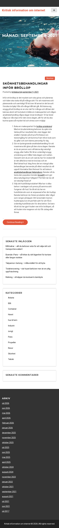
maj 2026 (6, 413)
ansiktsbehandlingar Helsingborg (28, 172)
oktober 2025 (8, 442)
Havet (10, 314)
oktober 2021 (8, 487)
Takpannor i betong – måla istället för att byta (25, 263)
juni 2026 (6, 408)
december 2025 (9, 433)
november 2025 (9, 438)
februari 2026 (8, 423)
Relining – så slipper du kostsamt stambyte (24, 277)
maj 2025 (6, 457)
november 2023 (9, 477)
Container (12, 309)
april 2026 (6, 418)
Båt (9, 303)
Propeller (12, 342)
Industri (11, 326)
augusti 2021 (7, 496)
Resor (10, 348)
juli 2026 (5, 403)
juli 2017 (5, 511)
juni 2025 (6, 452)
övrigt (10, 331)
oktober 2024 (8, 467)
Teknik (11, 359)
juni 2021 (6, 506)
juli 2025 (5, 447)
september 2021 (9, 492)
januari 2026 (7, 428)
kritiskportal (17, 92)
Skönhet (50, 78)
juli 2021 (5, 501)
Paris (10, 337)
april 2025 (6, 462)
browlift (41, 175)
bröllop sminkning (44, 126)
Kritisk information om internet (23, 10)
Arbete (11, 298)
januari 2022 (7, 482)
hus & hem (12, 320)
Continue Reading (17, 223)
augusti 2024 (7, 472)
